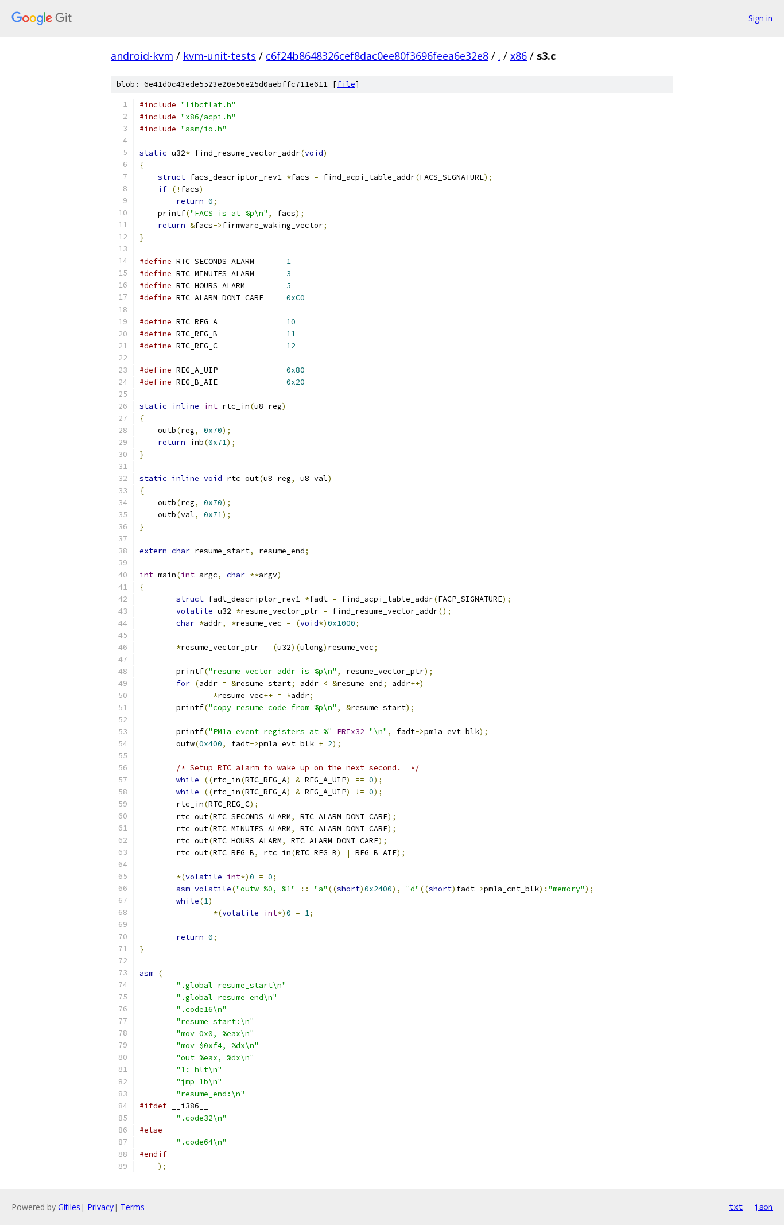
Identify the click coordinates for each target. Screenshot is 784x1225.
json (763, 1206)
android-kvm (142, 56)
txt (736, 1206)
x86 (518, 56)
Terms (133, 1206)
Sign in (760, 18)
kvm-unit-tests (219, 56)
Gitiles (69, 1206)
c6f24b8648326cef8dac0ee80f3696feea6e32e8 (377, 56)
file (346, 84)
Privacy (100, 1206)
